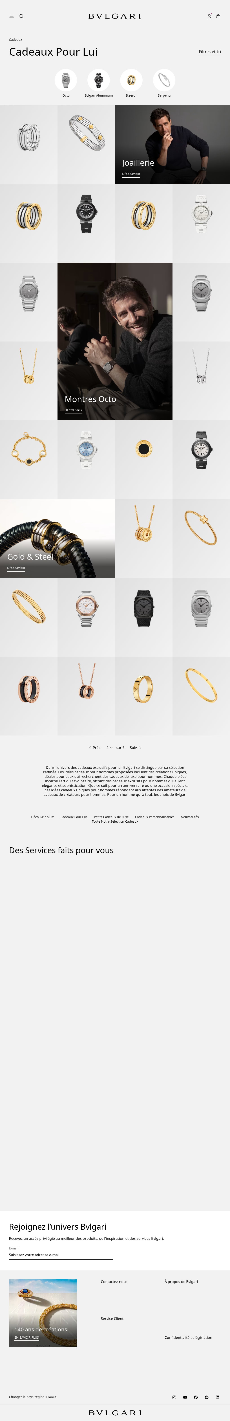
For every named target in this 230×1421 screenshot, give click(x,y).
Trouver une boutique (117, 1292)
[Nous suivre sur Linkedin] (217, 1397)
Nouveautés (190, 817)
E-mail (13, 1248)
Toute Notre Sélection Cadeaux (115, 821)
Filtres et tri (210, 51)
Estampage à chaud (169, 1077)
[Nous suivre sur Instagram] (174, 1397)
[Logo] (114, 16)
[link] (218, 16)
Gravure (44, 1026)
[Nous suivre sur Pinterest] (206, 1397)
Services (107, 1337)
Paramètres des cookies (182, 1348)
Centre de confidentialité (183, 1355)
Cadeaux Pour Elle (74, 817)
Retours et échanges (116, 1344)
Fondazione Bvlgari (179, 1326)
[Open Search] (21, 16)
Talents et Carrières (179, 1311)
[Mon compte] (209, 16)
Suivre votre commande (119, 1351)
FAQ (104, 1358)
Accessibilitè (174, 1319)
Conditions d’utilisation (182, 1374)
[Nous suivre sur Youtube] (185, 1397)
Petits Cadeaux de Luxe (111, 817)
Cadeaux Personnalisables (155, 817)
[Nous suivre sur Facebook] (195, 1397)
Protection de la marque (183, 1292)
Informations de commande (122, 1329)
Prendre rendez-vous (117, 1307)
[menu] (11, 16)
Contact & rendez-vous (118, 1300)
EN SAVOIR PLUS (26, 1337)
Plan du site (173, 1382)
